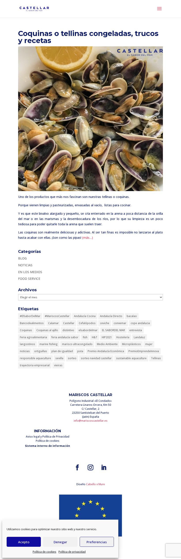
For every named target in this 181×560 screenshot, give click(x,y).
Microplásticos (131, 344)
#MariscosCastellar (57, 316)
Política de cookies (44, 552)
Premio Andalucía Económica (106, 351)
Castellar (68, 323)
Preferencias (97, 542)
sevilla (59, 358)
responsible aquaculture (35, 358)
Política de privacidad (72, 552)
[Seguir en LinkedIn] (103, 467)
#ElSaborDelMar (30, 316)
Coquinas (26, 330)
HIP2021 (107, 337)
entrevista (135, 330)
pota (80, 351)
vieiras (58, 365)
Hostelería (122, 337)
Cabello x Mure (95, 484)
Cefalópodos (87, 323)
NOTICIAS (25, 265)
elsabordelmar (88, 330)
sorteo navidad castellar (96, 358)
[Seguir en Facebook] (77, 467)
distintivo (68, 330)
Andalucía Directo (111, 316)
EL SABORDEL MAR (113, 330)
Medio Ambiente (107, 344)
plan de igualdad (62, 351)
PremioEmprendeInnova (143, 351)
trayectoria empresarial (35, 365)
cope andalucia (140, 323)
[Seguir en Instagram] (90, 467)
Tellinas (156, 358)
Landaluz (139, 337)
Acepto (23, 542)
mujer (149, 344)
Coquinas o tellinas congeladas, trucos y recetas (88, 37)
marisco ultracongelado (77, 344)
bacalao (132, 316)
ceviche (104, 323)
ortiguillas (40, 351)
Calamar (53, 323)
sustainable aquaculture (131, 358)
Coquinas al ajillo (47, 330)
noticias (25, 351)
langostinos (27, 344)
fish (85, 337)
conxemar (120, 323)
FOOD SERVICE (29, 278)
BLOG (22, 258)
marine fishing (49, 344)
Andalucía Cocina (85, 316)
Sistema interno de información (47, 446)
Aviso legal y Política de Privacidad (47, 436)
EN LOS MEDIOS (30, 272)
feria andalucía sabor (64, 337)
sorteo (72, 358)
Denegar (60, 542)
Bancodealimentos (32, 323)
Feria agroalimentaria (33, 337)
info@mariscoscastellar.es (90, 421)
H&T (94, 337)
